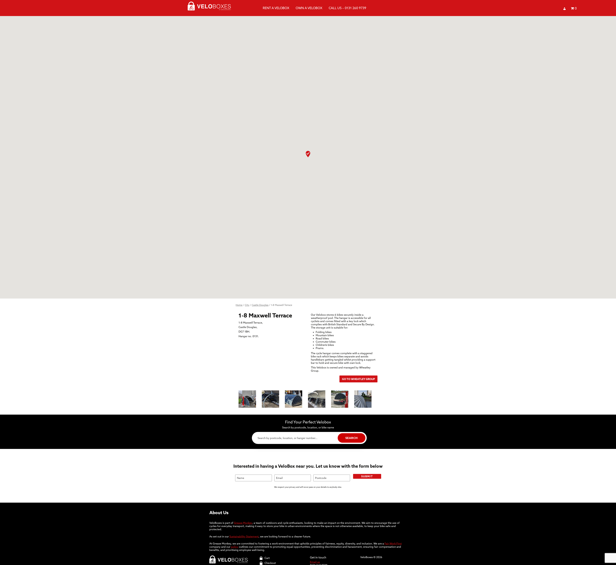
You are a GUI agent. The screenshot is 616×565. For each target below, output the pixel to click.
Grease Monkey (243, 522)
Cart (267, 558)
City (247, 305)
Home (239, 305)
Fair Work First (393, 543)
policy (234, 546)
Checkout (270, 563)
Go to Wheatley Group (358, 379)
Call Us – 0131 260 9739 (347, 8)
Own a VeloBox (309, 8)
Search (351, 438)
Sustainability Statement (244, 536)
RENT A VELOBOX (276, 8)
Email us (315, 562)
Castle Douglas (260, 305)
